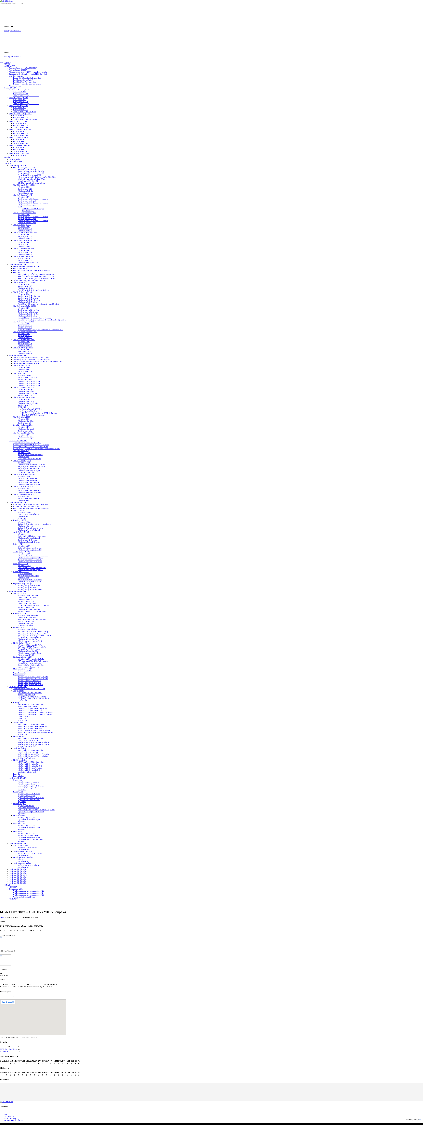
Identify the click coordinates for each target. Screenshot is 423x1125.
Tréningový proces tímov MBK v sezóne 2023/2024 (31, 359)
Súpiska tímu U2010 (25, 671)
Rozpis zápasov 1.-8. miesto (27, 540)
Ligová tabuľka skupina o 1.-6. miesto (31, 812)
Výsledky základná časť (26, 806)
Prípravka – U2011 (19, 673)
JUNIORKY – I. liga (20, 845)
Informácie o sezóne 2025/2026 (24, 167)
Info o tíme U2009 (24, 554)
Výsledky (21, 859)
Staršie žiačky (18, 722)
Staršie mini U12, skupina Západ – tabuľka (33, 756)
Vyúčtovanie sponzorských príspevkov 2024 (28, 893)
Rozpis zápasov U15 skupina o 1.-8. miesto (33, 217)
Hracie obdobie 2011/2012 (18, 875)
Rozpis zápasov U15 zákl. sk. (28, 312)
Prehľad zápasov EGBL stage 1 (33, 209)
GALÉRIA (8, 157)
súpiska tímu (22, 790)
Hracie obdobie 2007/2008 (18, 883)
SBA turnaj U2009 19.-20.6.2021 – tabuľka (33, 661)
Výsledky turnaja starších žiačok (29, 586)
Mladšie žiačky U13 (20, 816)
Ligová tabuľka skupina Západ (28, 788)
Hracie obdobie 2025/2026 (18, 165)
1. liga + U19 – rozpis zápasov (28, 514)
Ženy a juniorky (18, 691)
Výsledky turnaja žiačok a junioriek (30, 589)
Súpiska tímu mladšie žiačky (27, 746)
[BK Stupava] (5, 965)
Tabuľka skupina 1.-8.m (26, 526)
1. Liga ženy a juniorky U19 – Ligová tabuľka (34, 699)
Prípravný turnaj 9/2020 (26, 655)
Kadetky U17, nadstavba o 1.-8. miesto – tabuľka (35, 714)
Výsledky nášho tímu (25, 379)
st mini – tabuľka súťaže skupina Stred (31, 665)
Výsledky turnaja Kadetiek (27, 587)
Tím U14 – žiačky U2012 (22, 225)
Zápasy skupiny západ (25, 625)
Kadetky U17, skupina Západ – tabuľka (31, 710)
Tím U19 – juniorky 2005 (22, 365)
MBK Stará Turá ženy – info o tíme (30, 693)
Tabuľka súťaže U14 (20, 127)
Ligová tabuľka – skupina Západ (29, 800)
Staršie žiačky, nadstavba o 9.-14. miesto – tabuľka (35, 732)
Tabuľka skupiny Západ (26, 391)
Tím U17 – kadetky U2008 (22, 292)
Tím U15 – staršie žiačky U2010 (24, 306)
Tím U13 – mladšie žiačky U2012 (25, 332)
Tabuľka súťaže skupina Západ (28, 651)
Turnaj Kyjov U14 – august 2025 (29, 175)
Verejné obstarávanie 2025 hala (24, 897)
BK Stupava (4, 1052)
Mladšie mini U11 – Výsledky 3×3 (30, 766)
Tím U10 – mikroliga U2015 (23, 348)
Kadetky (16, 703)
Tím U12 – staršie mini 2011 (23, 486)
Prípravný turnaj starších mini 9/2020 (30, 685)
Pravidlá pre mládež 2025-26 (28, 181)
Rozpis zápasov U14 (20, 125)
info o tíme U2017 (19, 155)
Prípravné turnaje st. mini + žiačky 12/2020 (33, 677)
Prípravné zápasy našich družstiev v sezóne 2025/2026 (37, 177)
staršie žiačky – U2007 (21, 532)
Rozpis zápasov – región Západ (29, 469)
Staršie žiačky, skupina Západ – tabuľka (31, 728)
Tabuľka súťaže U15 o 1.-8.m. (28, 314)
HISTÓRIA (13, 887)
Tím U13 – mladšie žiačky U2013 (25, 233)
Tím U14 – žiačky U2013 (18, 122)
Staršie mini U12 (19, 823)
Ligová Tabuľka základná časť (28, 808)
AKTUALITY (9, 66)
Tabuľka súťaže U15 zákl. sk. (28, 316)
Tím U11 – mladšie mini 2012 (23, 494)
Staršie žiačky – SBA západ (22, 851)
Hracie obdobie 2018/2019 (18, 778)
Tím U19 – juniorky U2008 (18, 98)
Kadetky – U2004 (19, 613)
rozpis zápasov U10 (24, 352)
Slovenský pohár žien (25, 193)
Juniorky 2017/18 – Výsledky (28, 847)
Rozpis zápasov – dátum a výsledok (30, 455)
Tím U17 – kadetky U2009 (22, 195)
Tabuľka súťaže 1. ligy (25, 191)
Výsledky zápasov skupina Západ (29, 653)
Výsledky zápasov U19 (26, 607)
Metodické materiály (16, 76)
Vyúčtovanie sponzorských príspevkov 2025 (28, 895)
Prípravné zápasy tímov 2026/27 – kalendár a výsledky (28, 72)
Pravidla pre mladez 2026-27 (23, 80)
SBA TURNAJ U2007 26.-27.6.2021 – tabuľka (34, 635)
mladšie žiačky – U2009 (21, 552)
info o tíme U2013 (19, 123)
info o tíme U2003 (24, 187)
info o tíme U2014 (19, 131)
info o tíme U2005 (24, 367)
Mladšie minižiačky (20, 760)
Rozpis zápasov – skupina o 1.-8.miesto (31, 467)
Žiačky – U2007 (19, 627)
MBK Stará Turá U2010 (8, 1049)
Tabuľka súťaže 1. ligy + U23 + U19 (26, 96)
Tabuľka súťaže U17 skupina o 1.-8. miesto (33, 203)
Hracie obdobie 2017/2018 (18, 843)
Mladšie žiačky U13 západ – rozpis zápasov (33, 556)
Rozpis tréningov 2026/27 (18, 70)
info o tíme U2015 (19, 139)
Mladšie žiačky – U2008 (21, 643)
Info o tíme (21, 534)
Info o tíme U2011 (24, 488)
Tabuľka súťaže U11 (20, 151)
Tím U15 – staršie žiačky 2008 (24, 474)
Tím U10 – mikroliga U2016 (23, 256)
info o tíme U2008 (19, 100)
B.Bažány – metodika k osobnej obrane (27, 84)
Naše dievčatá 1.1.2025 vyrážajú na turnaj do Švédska (36, 278)
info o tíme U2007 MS (25, 389)
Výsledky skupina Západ (26, 784)
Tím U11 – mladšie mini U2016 (20, 145)
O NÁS (7, 885)
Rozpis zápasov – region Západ (29, 498)
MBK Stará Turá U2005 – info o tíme (31, 724)
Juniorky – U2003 (19, 510)
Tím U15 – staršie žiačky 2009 (24, 397)
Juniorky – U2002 (19, 593)
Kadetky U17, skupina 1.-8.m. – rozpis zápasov (34, 524)
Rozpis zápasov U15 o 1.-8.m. (28, 310)
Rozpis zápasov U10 (25, 260)
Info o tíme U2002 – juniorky (28, 595)
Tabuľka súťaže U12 (20, 143)
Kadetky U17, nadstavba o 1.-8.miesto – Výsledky (35, 712)
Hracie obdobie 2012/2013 (18, 873)
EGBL (20, 207)
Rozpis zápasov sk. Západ (27, 201)
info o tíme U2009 (24, 197)
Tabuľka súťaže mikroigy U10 (28, 262)
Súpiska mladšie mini (25, 574)
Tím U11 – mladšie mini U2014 (24, 340)
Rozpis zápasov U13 (20, 133)
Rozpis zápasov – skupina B (27, 478)
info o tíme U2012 (19, 116)
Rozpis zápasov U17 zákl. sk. (28, 298)
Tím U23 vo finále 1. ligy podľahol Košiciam (33, 290)
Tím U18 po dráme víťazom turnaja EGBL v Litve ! (31, 357)
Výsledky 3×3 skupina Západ (28, 835)
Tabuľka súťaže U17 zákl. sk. (28, 302)
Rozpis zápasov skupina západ (28, 576)
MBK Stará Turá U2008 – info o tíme (31, 750)
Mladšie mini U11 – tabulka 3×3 (29, 770)
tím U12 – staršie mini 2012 (22, 425)
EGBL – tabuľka (23, 718)
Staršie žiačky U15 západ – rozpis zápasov (32, 536)
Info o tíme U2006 (24, 375)
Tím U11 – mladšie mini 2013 (23, 433)
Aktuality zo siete (15, 86)
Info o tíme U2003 (24, 453)
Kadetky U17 (18, 792)
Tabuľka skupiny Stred (26, 401)
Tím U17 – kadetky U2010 (18, 106)
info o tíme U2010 (19, 108)
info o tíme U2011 (24, 215)
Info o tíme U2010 (24, 566)
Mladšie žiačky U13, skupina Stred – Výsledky (34, 742)
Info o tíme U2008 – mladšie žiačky (30, 645)
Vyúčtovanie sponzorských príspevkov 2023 (28, 891)
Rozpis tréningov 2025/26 (27, 169)
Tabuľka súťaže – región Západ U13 (30, 558)
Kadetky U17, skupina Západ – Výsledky (32, 708)
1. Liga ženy (17, 780)
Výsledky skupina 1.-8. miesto (28, 782)
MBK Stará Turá (10, 1118)
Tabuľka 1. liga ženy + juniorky (29, 609)
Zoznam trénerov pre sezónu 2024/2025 (27, 266)
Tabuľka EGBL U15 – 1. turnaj (33, 415)
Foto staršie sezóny (15, 161)
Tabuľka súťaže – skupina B (27, 480)
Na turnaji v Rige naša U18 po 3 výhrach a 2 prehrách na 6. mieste (36, 449)
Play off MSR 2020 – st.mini (28, 752)
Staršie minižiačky (19, 748)
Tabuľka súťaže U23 (25, 599)
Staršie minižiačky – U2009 (22, 657)
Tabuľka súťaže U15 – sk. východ (25, 120)
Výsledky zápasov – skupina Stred (30, 641)
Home (6, 1114)
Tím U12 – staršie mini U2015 (19, 137)
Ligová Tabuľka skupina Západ (29, 820)
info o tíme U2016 (19, 147)
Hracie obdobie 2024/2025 (18, 264)
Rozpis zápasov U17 (20, 110)
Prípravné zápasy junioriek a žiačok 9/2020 (33, 679)
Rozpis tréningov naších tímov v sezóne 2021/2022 (31, 508)
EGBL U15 (22, 407)
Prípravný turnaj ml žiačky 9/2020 (29, 683)
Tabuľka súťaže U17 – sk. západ (24, 112)
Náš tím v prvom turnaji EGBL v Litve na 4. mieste (31, 445)
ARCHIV (7, 163)
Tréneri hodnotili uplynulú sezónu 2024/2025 (29, 280)
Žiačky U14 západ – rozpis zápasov (30, 548)
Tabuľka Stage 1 (28, 211)
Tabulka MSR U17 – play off (28, 617)
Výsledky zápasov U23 (26, 601)
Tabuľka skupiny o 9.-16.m (27, 393)
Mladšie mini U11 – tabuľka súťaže (30, 768)
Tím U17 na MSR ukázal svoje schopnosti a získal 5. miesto (38, 304)
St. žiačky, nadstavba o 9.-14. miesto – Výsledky (34, 730)
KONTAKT (13, 899)
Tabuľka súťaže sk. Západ (27, 205)
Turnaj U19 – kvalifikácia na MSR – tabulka (33, 605)
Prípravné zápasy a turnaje (22, 584)
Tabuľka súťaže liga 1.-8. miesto (29, 542)
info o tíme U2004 (19, 92)
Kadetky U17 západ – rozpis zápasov (31, 528)
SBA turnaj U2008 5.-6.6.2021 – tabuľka (32, 647)
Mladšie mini (17, 831)
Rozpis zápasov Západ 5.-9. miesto (30, 580)
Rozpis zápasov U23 (20, 94)
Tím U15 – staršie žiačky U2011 (24, 213)
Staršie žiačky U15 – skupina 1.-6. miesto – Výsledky (36, 810)
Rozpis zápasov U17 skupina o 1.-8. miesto (33, 199)
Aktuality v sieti (9, 1116)
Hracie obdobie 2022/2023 (18, 441)
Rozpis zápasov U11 (20, 149)
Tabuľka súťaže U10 (25, 354)
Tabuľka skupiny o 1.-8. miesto (28, 403)
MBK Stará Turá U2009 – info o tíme (31, 762)
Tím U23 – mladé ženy (21, 451)
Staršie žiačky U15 (19, 804)
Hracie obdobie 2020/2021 (18, 591)
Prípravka (16, 774)
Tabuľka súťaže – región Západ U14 (30, 550)
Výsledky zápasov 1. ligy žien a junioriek (32, 611)
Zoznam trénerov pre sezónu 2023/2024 (27, 363)
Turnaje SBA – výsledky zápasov (29, 637)
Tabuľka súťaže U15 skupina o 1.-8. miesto (33, 221)
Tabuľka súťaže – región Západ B (29, 492)
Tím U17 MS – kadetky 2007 (23, 387)
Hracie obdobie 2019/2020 (18, 687)
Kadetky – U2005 (19, 520)
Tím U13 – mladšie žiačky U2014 (20, 129)
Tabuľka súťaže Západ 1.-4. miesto (30, 562)
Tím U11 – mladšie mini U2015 (24, 248)
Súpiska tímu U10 (24, 258)
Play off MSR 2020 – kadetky (28, 706)
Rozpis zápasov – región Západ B (29, 490)
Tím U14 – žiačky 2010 (21, 417)
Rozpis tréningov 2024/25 (22, 268)
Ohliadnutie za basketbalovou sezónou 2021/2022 (30, 504)
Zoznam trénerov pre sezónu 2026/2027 (23, 68)
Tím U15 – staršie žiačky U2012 (20, 114)
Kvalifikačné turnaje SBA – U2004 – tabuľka (33, 619)
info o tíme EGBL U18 (26, 472)
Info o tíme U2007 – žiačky (27, 629)
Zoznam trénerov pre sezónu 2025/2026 (31, 171)
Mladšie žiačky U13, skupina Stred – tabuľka (33, 744)
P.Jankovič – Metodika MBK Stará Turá (27, 78)
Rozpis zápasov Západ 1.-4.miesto (30, 560)
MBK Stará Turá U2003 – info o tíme (31, 704)
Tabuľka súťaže (23, 369)
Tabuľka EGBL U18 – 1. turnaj (29, 381)
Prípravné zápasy (19, 675)
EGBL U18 (22, 518)
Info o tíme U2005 (24, 522)
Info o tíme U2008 (24, 476)
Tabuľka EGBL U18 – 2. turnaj (29, 383)
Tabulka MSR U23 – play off (28, 597)
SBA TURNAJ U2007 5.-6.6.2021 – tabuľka (33, 633)
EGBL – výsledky (24, 716)
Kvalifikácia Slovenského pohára (29, 459)
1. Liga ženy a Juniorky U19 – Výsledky (32, 697)
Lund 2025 (17, 272)
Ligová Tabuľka (23, 849)
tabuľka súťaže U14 (25, 328)
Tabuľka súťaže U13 (20, 135)
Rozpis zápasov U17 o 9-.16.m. (29, 296)
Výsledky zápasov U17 (26, 621)
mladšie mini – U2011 (21, 572)
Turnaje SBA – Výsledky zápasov (29, 649)
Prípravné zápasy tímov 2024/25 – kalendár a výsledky (32, 270)
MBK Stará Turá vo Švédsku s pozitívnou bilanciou (36, 274)
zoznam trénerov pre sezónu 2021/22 (26, 506)
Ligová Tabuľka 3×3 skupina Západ (30, 839)
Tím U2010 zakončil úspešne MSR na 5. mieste (34, 318)
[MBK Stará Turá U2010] (5, 947)
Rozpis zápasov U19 (20, 102)
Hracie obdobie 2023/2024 (18, 355)
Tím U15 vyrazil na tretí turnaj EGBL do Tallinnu (39, 413)
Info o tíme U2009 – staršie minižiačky (31, 659)
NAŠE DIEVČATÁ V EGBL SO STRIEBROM (30, 447)
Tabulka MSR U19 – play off (28, 603)
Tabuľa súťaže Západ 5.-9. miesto (29, 582)
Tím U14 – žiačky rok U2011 (23, 322)
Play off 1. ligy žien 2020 (26, 695)
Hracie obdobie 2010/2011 (18, 877)
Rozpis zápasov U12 (20, 141)
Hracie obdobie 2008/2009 (18, 881)
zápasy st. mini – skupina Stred (28, 667)
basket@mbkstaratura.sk (12, 31)
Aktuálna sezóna (14, 159)
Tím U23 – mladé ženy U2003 (24, 185)
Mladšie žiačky (18, 736)
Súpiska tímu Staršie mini (26, 758)
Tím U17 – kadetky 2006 (22, 461)
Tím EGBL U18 (19, 373)
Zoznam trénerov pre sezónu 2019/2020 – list (29, 689)
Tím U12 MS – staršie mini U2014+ (25, 240)
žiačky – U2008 (18, 544)
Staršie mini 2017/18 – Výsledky (29, 865)
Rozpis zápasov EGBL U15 (32, 409)
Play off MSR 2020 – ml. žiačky (29, 740)
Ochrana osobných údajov (13, 1120)
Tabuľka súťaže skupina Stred (28, 639)
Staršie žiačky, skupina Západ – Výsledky (32, 726)
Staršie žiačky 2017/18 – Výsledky (30, 853)
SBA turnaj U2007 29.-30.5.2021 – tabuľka (33, 631)
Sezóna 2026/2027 (10, 88)
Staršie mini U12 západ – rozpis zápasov (32, 568)
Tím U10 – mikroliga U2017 (19, 153)
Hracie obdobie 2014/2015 (18, 869)
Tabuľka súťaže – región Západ (29, 471)
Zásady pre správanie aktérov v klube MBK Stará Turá (28, 74)
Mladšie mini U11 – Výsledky (28, 764)
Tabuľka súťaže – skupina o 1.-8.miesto (31, 465)
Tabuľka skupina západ (26, 623)
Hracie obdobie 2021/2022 (18, 502)
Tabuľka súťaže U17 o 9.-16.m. (29, 300)
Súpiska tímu (22, 701)
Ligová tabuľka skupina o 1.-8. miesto (31, 786)
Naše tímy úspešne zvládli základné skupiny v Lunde (36, 276)
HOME (7, 64)
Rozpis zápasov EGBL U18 (27, 377)
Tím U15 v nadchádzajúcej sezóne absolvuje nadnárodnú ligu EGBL (42, 320)
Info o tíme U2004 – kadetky (28, 615)
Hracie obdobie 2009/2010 (18, 879)
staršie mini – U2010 (20, 564)
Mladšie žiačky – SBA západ (23, 857)
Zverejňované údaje (16, 889)
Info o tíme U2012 (24, 496)
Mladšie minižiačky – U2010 (23, 669)
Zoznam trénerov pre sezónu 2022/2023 (27, 443)
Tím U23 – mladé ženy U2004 (19, 90)
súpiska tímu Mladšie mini (27, 772)
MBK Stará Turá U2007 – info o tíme (31, 738)
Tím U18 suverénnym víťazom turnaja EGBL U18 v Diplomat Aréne (37, 361)
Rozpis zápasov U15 (20, 118)
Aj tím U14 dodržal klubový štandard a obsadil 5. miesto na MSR (40, 330)
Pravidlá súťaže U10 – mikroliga (24, 82)
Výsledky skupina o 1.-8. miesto (29, 794)
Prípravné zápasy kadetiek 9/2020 (29, 681)
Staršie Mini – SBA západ (22, 863)
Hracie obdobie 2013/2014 (18, 871)
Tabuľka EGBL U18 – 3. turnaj (29, 385)
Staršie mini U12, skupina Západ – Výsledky (33, 754)
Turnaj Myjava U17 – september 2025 (31, 173)
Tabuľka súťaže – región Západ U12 (30, 570)
